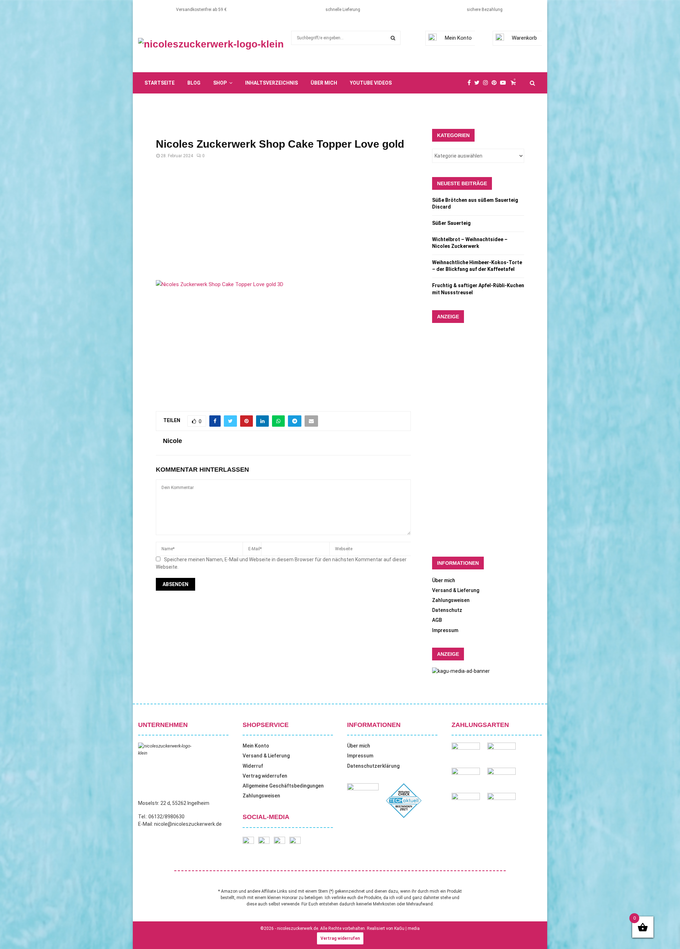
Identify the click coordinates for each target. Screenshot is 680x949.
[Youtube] (504, 83)
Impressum (445, 630)
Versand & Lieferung (455, 590)
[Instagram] (487, 83)
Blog (193, 83)
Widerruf (253, 766)
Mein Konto (458, 38)
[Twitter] (478, 83)
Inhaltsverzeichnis (271, 83)
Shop (220, 83)
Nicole (172, 440)
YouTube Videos (371, 83)
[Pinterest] (496, 83)
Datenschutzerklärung (373, 766)
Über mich (324, 83)
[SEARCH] (393, 38)
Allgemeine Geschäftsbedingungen (283, 786)
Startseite (159, 83)
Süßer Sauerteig (451, 223)
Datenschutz (447, 610)
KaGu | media (407, 928)
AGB (437, 620)
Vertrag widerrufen (265, 776)
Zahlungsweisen (451, 600)
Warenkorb (524, 38)
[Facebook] (471, 83)
